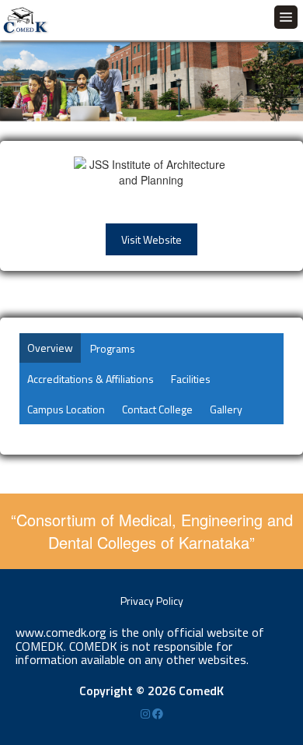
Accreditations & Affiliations (90, 379)
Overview (50, 347)
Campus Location (66, 409)
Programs (112, 348)
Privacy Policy (151, 600)
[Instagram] (146, 713)
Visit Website (151, 239)
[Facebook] (157, 713)
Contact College (157, 409)
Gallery (226, 409)
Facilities (191, 379)
